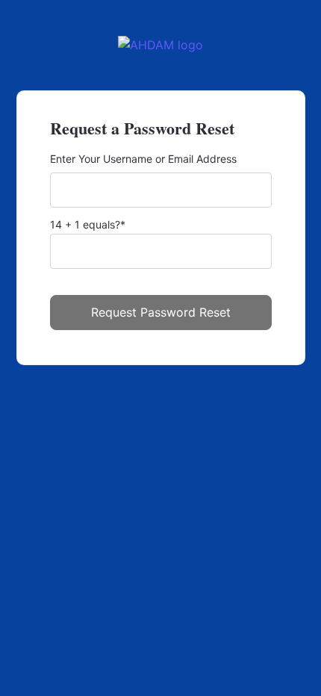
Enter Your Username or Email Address (143, 158)
